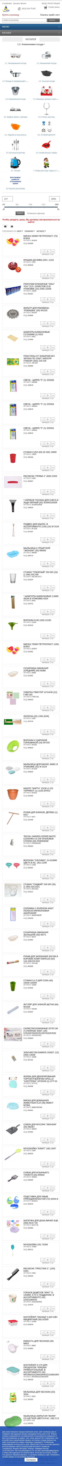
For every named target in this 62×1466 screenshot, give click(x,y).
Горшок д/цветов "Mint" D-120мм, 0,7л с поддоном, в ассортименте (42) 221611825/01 (38, 1296)
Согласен (31, 1460)
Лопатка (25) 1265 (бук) (36, 716)
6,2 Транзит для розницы (15, 188)
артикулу (41, 231)
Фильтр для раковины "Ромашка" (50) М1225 (36, 309)
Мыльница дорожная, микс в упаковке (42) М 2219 (40, 765)
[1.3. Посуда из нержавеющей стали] (15, 73)
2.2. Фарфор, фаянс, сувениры (15, 117)
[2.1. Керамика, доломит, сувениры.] (46, 91)
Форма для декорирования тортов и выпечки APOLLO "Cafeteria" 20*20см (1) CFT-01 (40, 1078)
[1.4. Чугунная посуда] (46, 73)
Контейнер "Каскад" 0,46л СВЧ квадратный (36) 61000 (40, 1318)
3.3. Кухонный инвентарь (15, 153)
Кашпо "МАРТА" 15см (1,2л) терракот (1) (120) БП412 (38, 789)
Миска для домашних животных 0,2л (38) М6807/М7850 (38, 1102)
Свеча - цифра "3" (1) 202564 (38, 404)
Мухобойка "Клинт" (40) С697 (39, 1148)
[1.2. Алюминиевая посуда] (46, 55)
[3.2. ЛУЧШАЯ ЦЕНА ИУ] (46, 127)
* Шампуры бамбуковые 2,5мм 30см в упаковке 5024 (40, 597)
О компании (7, 3)
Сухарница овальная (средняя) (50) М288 (35, 669)
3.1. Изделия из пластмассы (15, 135)
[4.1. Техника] (15, 163)
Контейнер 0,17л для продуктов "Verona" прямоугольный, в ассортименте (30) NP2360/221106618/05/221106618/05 (41, 1370)
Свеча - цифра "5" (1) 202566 (38, 380)
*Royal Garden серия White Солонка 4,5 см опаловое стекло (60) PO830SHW (39, 838)
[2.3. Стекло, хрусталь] (46, 109)
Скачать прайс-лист (50, 15)
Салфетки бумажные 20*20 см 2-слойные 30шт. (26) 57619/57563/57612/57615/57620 (40, 1030)
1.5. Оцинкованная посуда (15, 99)
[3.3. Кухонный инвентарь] (15, 145)
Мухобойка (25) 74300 (35, 1244)
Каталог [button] (7, 33)
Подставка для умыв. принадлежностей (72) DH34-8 (40, 1197)
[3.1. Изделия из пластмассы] (15, 127)
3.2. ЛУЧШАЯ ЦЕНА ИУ (46, 135)
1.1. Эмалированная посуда (15, 63)
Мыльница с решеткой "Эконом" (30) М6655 (36, 549)
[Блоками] (12, 226)
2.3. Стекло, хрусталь (46, 117)
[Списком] (5, 226)
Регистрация (54, 3)
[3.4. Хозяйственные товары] (46, 145)
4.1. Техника (15, 171)
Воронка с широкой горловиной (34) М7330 (36, 741)
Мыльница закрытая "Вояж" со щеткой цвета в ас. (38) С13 (41, 1417)
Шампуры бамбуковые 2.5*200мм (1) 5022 (36, 333)
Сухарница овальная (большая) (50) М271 (35, 933)
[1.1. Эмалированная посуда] (15, 55)
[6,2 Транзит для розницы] (15, 180)
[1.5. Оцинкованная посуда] (15, 91)
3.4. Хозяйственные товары (46, 153)
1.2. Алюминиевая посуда (30, 44)
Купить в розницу (10, 15)
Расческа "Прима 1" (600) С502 (40, 476)
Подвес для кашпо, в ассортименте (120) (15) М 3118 (41, 525)
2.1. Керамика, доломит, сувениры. (46, 99)
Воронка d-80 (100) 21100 (37, 620)
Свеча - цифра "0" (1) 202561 (38, 428)
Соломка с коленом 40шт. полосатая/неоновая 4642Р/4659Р (38, 910)
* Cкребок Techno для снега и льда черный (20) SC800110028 (40, 501)
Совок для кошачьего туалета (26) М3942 (36, 1173)
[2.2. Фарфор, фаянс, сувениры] (15, 109)
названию (29, 231)
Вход (44, 3)
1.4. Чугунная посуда (47, 81)
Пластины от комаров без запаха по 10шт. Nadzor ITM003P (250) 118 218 (38, 358)
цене (19, 231)
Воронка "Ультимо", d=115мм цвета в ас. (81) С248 (40, 861)
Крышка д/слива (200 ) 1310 (38, 260)
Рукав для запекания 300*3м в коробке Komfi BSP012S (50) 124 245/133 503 (40, 958)
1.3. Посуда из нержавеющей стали (15, 81)
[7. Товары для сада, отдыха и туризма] (46, 163)
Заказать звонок (19, 3)
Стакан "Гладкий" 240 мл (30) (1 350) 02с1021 (39, 885)
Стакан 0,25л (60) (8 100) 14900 (40, 452)
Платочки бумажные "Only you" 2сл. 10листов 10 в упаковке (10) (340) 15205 (38, 286)
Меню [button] (5, 27)
